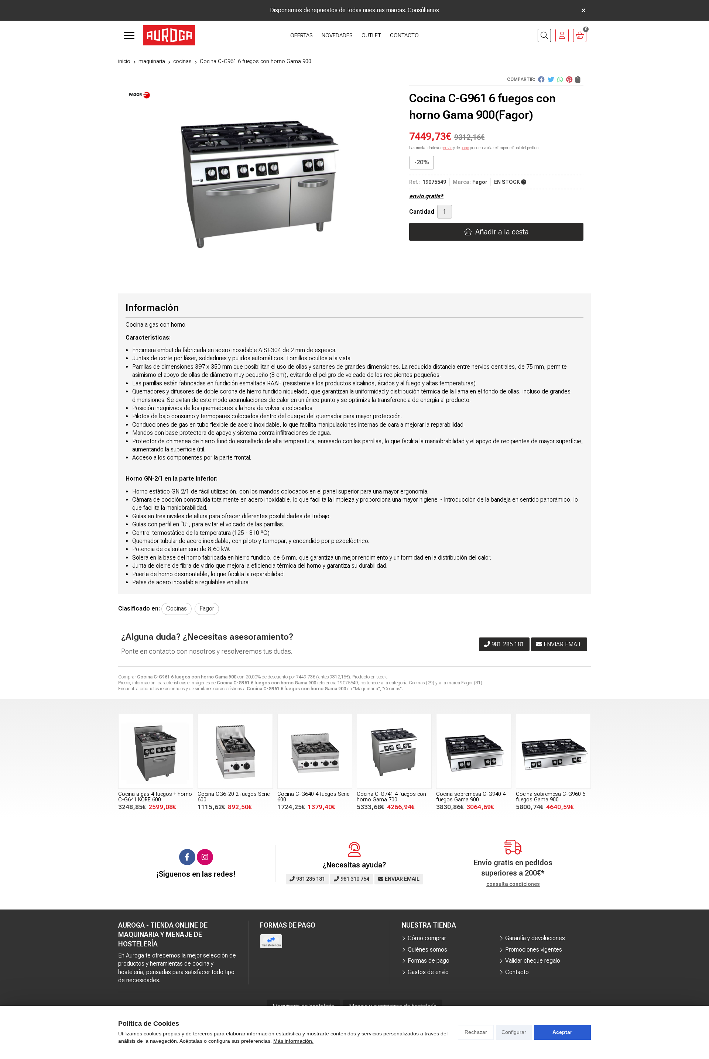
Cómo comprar (427, 938)
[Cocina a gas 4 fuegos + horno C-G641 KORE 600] (156, 751)
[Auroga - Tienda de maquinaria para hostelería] (169, 35)
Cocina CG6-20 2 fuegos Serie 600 (234, 796)
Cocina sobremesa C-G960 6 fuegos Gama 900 (550, 796)
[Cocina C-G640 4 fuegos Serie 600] (315, 751)
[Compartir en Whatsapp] (560, 79)
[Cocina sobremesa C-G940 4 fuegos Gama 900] (473, 751)
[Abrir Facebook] (187, 857)
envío (447, 148)
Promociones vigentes (533, 949)
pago (464, 148)
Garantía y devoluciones (535, 938)
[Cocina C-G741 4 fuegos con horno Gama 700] (394, 751)
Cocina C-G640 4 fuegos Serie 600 (313, 796)
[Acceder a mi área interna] (562, 35)
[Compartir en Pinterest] (569, 79)
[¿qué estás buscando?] (544, 35)
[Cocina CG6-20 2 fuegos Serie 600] (235, 751)
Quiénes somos (427, 949)
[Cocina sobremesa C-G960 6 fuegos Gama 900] (553, 751)
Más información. (293, 1041)
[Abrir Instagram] (205, 857)
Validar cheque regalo (532, 960)
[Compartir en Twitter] (551, 79)
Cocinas (417, 682)
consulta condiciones (513, 884)
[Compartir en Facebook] (541, 79)
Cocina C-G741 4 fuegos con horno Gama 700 (391, 796)
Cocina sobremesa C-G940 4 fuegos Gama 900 (471, 796)
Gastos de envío (428, 972)
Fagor (467, 682)
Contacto (517, 972)
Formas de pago (428, 960)
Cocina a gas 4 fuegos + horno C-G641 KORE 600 (155, 796)
